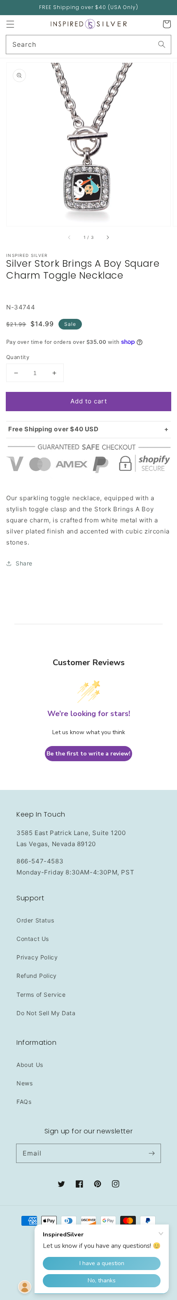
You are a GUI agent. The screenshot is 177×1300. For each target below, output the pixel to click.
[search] (88, 44)
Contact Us (32, 938)
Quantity (17, 357)
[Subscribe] (151, 1153)
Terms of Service (41, 994)
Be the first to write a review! (88, 754)
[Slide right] (107, 238)
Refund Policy (36, 975)
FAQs (23, 1101)
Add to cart (88, 401)
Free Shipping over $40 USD (53, 429)
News (24, 1083)
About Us (29, 1064)
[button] (10, 24)
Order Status (35, 920)
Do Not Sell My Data (45, 1012)
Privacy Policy (37, 957)
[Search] (162, 44)
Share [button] (24, 563)
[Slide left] (70, 238)
